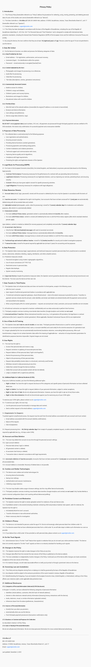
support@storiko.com (26, 26)
